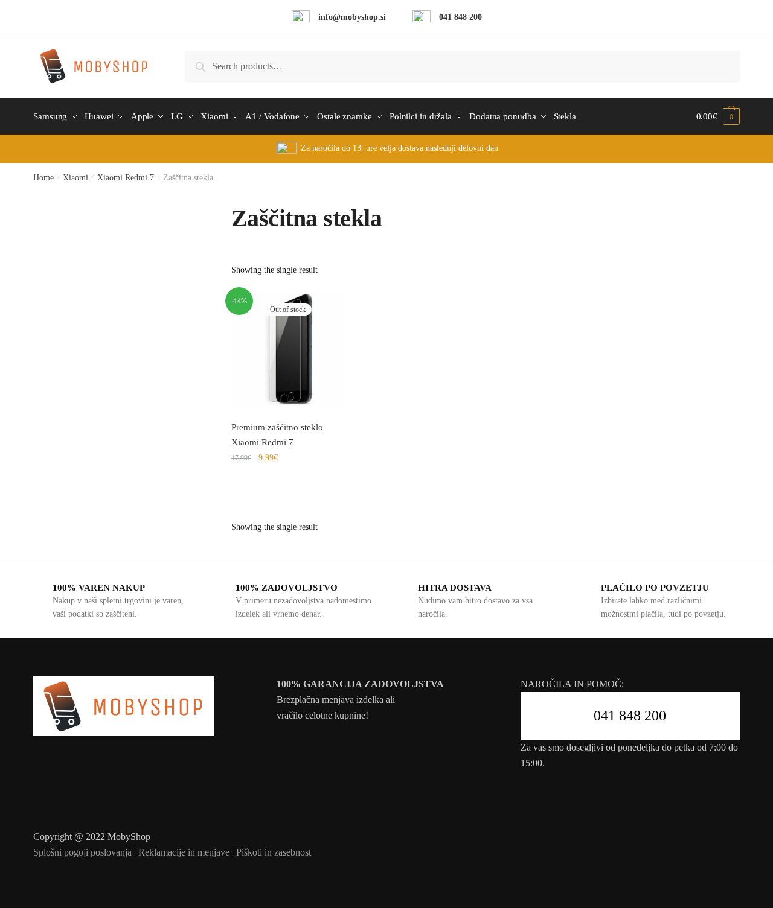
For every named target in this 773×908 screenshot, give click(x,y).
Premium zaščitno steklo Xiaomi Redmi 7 (277, 434)
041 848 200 (630, 715)
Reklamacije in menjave (183, 852)
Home (43, 177)
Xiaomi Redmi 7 (125, 177)
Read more (288, 484)
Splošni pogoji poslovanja (82, 852)
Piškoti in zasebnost (273, 852)
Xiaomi (75, 177)
